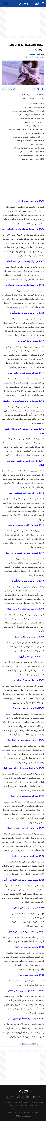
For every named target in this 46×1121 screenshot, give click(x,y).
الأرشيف (19, 1106)
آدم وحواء (40, 41)
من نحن (17, 1102)
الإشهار (26, 1102)
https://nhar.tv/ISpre (28, 1044)
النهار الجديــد (35, 54)
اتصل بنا (8, 1102)
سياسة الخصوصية (32, 1106)
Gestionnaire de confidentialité (23, 1109)
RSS (11, 1106)
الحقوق (31, 1113)
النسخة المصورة (38, 1102)
